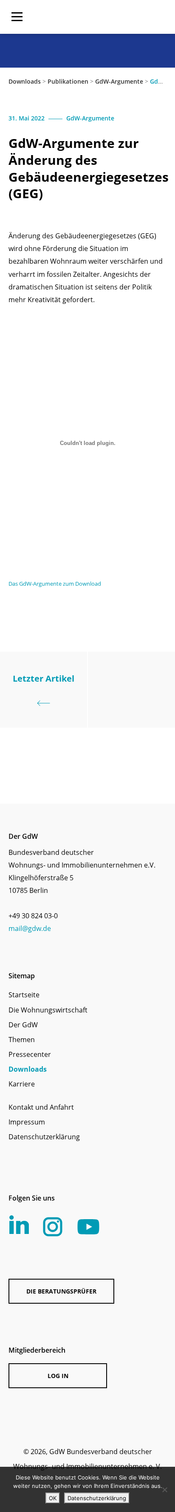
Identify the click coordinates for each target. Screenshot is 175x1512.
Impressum (26, 1122)
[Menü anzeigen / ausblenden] (17, 17)
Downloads (24, 81)
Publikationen (68, 81)
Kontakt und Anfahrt (41, 1107)
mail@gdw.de (29, 928)
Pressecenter (29, 1054)
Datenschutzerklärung (44, 1136)
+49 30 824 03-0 (33, 915)
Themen (21, 1039)
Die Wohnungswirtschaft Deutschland (112, 17)
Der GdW (23, 1024)
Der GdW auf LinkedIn (19, 1224)
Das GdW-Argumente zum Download (54, 583)
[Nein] (164, 1489)
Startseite (24, 994)
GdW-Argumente (119, 81)
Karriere (21, 1084)
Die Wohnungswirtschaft (48, 1010)
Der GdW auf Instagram (52, 1226)
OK (52, 1498)
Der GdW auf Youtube (88, 1226)
